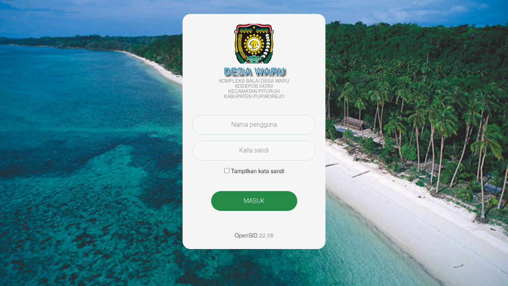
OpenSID (246, 235)
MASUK (254, 201)
